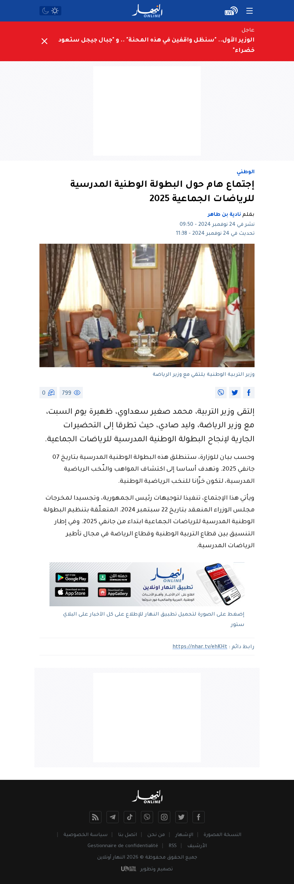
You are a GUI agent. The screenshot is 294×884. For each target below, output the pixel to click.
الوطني (246, 172)
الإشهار (184, 835)
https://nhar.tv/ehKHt (199, 647)
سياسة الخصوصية (85, 835)
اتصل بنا (127, 835)
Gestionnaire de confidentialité (122, 846)
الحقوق (175, 857)
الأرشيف (197, 846)
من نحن (156, 835)
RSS (173, 846)
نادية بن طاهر (224, 215)
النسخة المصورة (222, 835)
